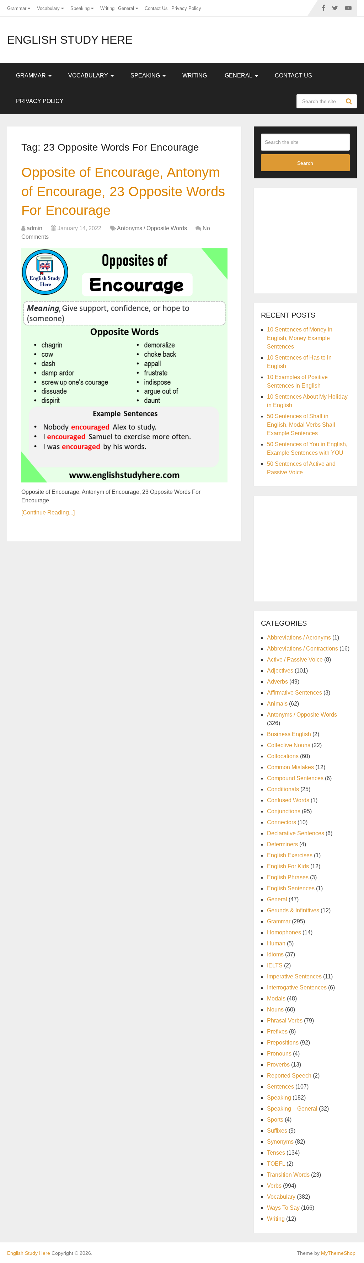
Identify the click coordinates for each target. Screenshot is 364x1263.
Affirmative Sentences (294, 693)
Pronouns (279, 1054)
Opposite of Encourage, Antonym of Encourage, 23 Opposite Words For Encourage (123, 191)
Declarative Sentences (295, 833)
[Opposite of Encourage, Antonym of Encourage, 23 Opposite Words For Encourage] (124, 365)
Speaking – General (292, 1109)
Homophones (284, 932)
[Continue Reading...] (48, 512)
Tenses (276, 1153)
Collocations (283, 756)
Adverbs (277, 682)
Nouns (275, 1009)
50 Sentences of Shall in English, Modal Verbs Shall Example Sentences (301, 424)
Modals (276, 998)
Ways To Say (283, 1208)
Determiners (282, 844)
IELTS (275, 965)
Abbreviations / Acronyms (299, 638)
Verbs (274, 1186)
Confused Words (288, 800)
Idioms (275, 954)
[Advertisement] (312, 239)
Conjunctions (283, 811)
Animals (277, 704)
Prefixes (277, 1032)
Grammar (16, 8)
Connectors (281, 822)
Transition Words (288, 1175)
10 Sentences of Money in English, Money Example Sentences (299, 338)
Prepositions (283, 1043)
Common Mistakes (290, 767)
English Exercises (289, 855)
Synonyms (280, 1142)
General (126, 8)
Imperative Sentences (294, 976)
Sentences (280, 1087)
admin (34, 228)
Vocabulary (48, 8)
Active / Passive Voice (295, 660)
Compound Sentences (295, 778)
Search (350, 101)
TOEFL (276, 1164)
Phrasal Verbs (285, 1021)
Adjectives (280, 671)
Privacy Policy (186, 8)
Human (276, 943)
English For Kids (288, 866)
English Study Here (70, 39)
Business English (289, 734)
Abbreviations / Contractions (302, 649)
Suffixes (277, 1131)
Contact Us (156, 8)
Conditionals (283, 789)
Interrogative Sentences (297, 987)
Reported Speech (289, 1076)
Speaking (80, 8)
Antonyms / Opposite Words (152, 228)
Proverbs (278, 1065)
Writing (107, 8)
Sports (275, 1120)
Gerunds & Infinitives (293, 910)
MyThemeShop (338, 1253)
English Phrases (288, 877)
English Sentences (291, 888)
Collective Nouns (288, 745)
